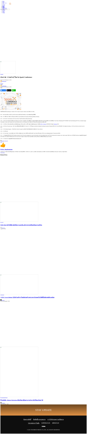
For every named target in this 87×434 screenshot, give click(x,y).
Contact (3, 12)
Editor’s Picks (4, 8)
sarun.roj (3, 300)
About (3, 11)
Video (3, 9)
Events (3, 10)
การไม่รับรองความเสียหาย (55, 419)
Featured (1, 74)
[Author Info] (2, 147)
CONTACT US (45, 423)
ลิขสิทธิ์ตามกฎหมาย (39, 419)
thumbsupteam (4, 81)
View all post (2, 152)
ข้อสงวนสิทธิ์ (27, 419)
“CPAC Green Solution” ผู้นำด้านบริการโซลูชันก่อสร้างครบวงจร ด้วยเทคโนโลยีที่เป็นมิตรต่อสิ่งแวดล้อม (27, 297)
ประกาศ (1, 222)
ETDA (41, 124)
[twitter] (85, 1)
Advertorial (2, 294)
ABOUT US (55, 423)
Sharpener (55, 124)
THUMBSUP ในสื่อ (33, 423)
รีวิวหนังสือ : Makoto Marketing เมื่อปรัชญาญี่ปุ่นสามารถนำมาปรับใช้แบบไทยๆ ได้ (21, 400)
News (3, 7)
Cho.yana (3, 227)
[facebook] (84, 1)
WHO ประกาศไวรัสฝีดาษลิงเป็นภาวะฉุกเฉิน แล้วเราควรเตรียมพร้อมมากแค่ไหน (21, 225)
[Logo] (7, 4)
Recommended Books (3, 397)
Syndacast (44, 124)
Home (3, 6)
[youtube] (86, 1)
